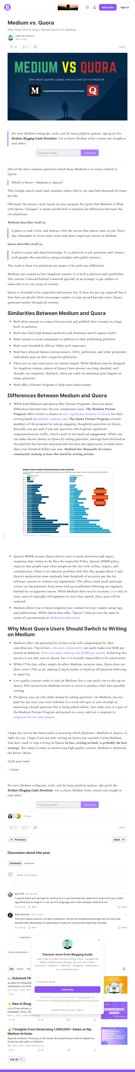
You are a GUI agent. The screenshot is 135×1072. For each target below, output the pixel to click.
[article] (67, 1039)
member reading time (52, 419)
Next (117, 839)
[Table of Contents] (3, 536)
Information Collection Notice (66, 1000)
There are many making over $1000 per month (73, 653)
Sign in (125, 7)
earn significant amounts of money (86, 414)
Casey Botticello (24, 36)
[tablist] (22, 863)
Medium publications (65, 617)
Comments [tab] (15, 863)
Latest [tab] (20, 968)
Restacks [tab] (29, 863)
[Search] (87, 7)
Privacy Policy (92, 1000)
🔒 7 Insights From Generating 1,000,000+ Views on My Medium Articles (50, 1031)
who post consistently (67, 648)
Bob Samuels (22, 914)
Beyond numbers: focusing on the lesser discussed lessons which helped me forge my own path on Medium (51, 1040)
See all (14, 1059)
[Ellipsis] (125, 893)
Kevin (18, 893)
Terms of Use (83, 997)
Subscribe (108, 7)
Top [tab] (11, 968)
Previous (20, 839)
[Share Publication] (94, 7)
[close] (99, 940)
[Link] (3, 313)
